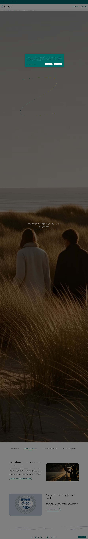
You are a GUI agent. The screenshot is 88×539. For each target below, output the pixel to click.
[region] (44, 60)
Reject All (48, 64)
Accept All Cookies (57, 64)
